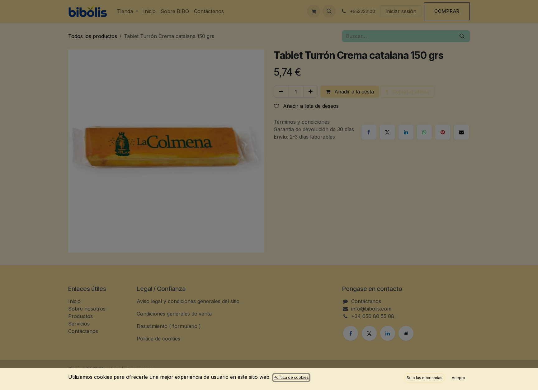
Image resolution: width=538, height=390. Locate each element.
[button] (424, 378)
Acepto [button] (458, 377)
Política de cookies (291, 377)
